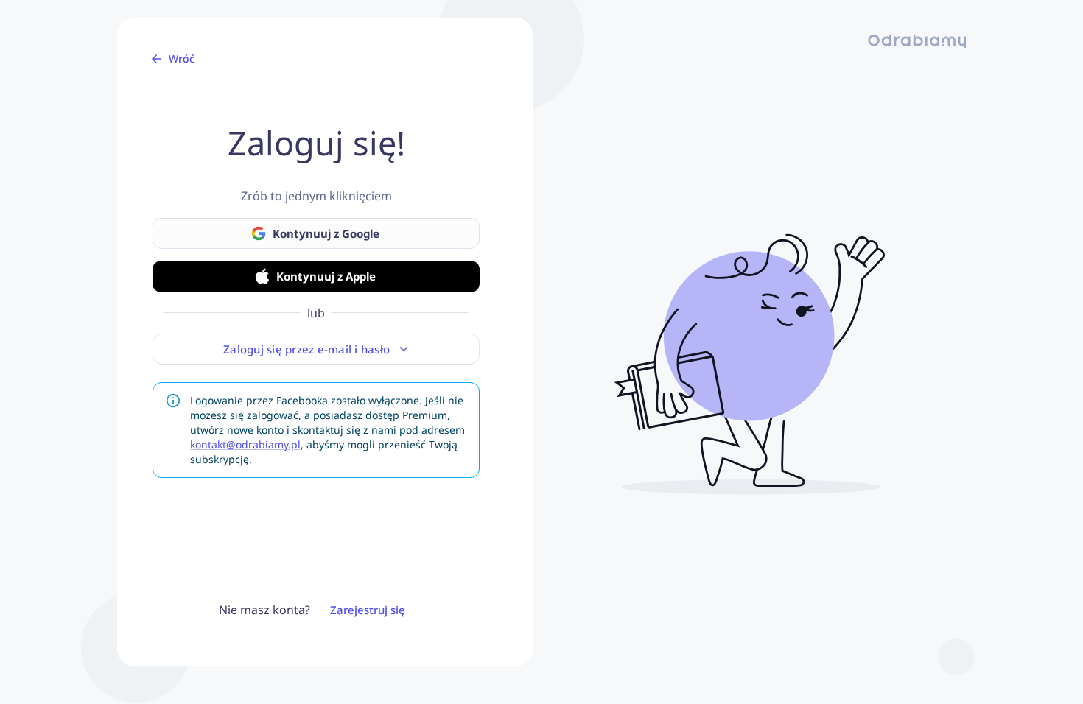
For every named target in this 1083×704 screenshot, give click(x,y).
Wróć (181, 59)
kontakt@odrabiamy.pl (245, 444)
